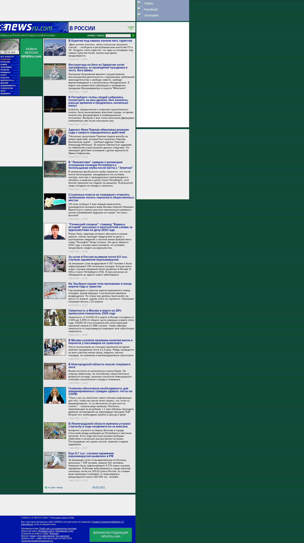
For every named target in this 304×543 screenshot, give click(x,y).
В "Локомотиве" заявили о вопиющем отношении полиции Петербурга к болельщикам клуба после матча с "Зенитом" (100, 165)
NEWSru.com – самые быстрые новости (41, 538)
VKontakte (151, 15)
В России (82, 28)
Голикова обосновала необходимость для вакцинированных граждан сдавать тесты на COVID (100, 391)
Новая (33, 536)
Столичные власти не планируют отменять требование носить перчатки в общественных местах (101, 197)
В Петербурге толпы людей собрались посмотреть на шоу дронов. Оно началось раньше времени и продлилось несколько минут (98, 101)
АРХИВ (91, 35)
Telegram (53, 533)
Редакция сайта (46, 531)
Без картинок (62, 536)
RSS (45, 533)
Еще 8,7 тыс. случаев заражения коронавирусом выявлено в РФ (91, 455)
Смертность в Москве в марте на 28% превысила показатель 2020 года (94, 312)
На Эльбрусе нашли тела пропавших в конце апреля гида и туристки (100, 285)
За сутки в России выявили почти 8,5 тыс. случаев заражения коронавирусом (98, 258)
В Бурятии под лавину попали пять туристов (100, 40)
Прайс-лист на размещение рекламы (58, 528)
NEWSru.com (6, 35)
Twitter (148, 3)
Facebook (151, 9)
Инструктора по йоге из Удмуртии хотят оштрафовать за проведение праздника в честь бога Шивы (97, 67)
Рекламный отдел (64, 531)
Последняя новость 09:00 (62, 518)
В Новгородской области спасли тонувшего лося (99, 366)
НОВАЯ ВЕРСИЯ (31, 52)
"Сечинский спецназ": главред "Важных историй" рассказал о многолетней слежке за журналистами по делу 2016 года (100, 227)
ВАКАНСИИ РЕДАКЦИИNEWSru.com (110, 534)
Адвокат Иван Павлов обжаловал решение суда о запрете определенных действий (98, 131)
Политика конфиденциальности (37, 541)
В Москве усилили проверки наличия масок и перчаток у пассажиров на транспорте (100, 342)
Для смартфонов (45, 536)
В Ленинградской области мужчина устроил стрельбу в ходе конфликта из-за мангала (99, 425)
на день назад (55, 487)
